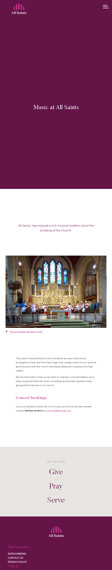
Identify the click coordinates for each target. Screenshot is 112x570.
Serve (56, 500)
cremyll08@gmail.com (58, 410)
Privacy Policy (17, 561)
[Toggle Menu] (106, 6)
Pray (56, 486)
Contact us (15, 557)
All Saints (19, 7)
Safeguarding (17, 553)
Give (56, 472)
